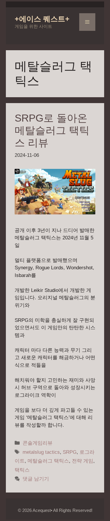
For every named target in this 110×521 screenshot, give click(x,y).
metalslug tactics (41, 452)
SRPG (70, 452)
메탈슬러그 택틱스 (48, 461)
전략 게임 (82, 461)
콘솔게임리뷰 (38, 443)
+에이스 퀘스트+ (42, 19)
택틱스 (22, 470)
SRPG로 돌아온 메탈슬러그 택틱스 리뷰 (52, 130)
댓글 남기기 (36, 479)
